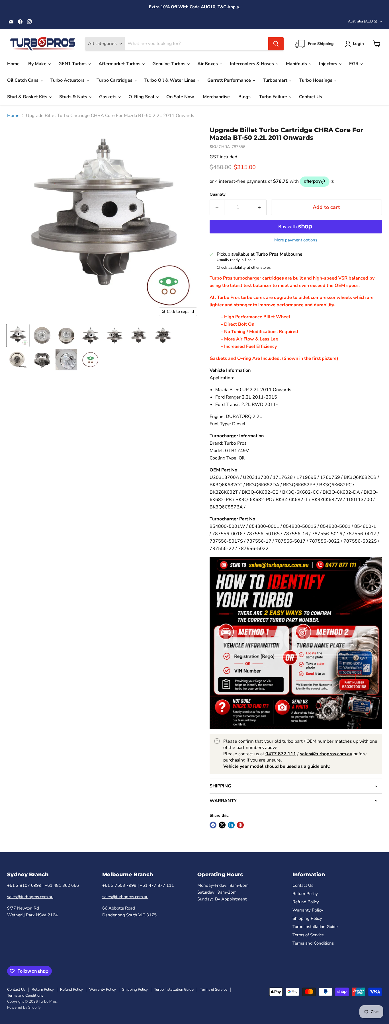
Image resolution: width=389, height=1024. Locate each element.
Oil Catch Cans (23, 80)
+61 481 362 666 (62, 885)
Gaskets (108, 97)
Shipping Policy (307, 918)
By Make (38, 64)
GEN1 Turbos (73, 64)
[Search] (276, 43)
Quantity (218, 194)
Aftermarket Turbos (120, 64)
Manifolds (297, 64)
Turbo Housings (316, 80)
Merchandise (216, 97)
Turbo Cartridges (115, 80)
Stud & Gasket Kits (27, 97)
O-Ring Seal (141, 97)
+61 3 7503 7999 (119, 885)
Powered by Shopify (24, 1007)
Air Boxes (208, 64)
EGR (354, 64)
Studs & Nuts (73, 97)
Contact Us (310, 97)
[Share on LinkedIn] (231, 825)
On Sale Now (180, 97)
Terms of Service (308, 935)
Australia (362, 21)
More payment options (295, 240)
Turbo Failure (273, 97)
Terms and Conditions (313, 943)
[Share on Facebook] (213, 825)
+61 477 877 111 (157, 885)
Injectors (328, 64)
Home (13, 64)
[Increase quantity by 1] (259, 207)
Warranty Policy (307, 910)
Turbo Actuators (68, 80)
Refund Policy (305, 902)
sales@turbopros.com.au (30, 897)
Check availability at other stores (244, 268)
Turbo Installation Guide (315, 926)
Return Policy (305, 893)
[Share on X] (222, 825)
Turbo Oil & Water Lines (170, 80)
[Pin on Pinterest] (240, 825)
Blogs (244, 97)
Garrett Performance (229, 80)
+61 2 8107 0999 (24, 885)
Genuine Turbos (169, 64)
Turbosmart (275, 80)
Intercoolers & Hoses (252, 64)
